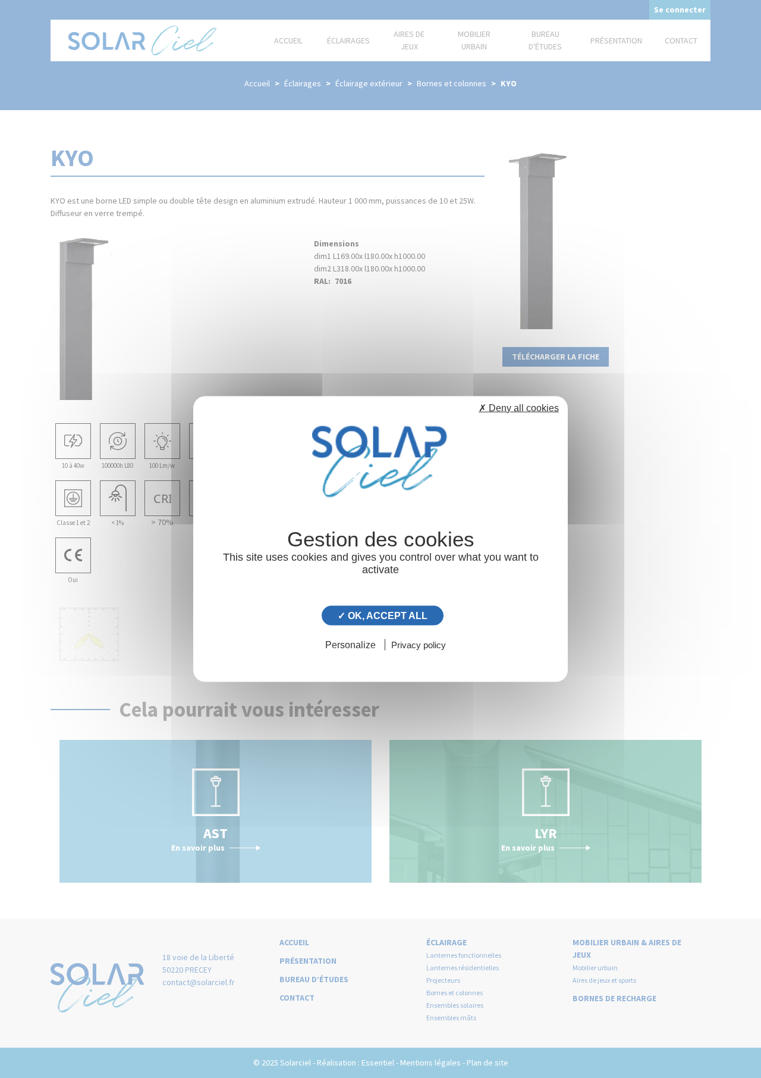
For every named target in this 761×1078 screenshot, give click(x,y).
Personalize (350, 645)
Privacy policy (418, 645)
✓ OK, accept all (382, 615)
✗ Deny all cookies (519, 407)
